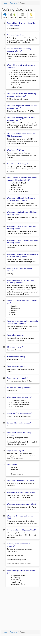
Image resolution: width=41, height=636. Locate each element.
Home (5, 3)
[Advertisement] (20, 608)
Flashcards (13, 3)
